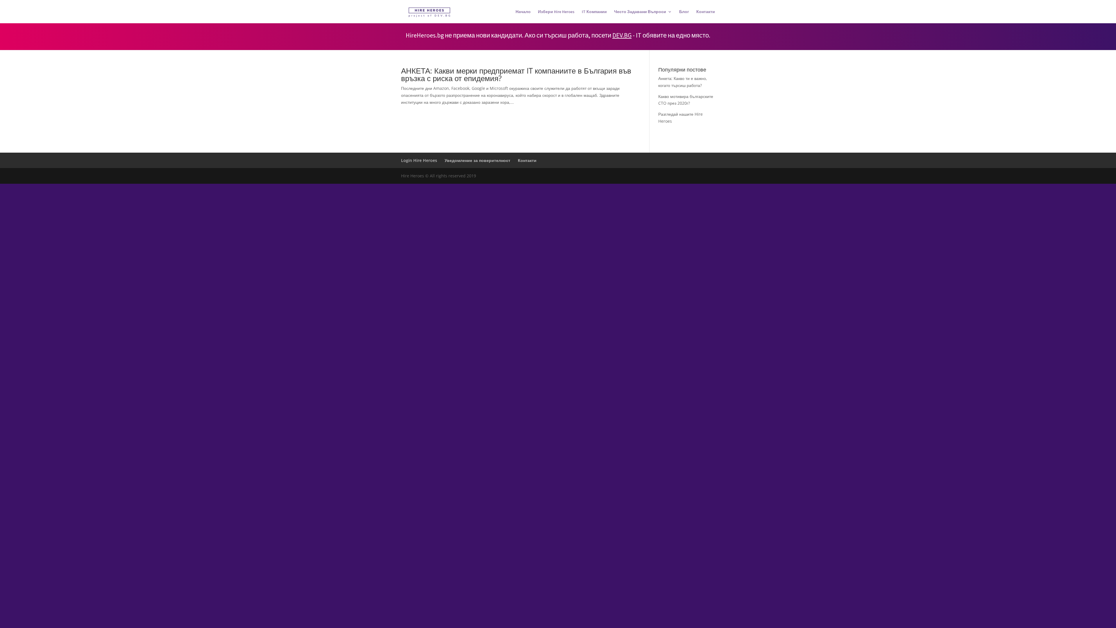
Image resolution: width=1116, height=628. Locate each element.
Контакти (705, 12)
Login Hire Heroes (419, 160)
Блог (684, 12)
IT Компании (594, 12)
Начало (523, 12)
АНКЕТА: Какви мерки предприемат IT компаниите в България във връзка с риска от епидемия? (516, 74)
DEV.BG (622, 35)
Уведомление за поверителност (477, 160)
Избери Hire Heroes (556, 12)
